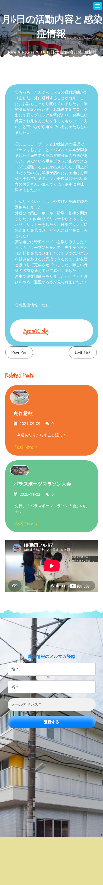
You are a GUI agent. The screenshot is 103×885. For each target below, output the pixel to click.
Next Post (83, 352)
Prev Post (19, 352)
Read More (24, 447)
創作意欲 (23, 413)
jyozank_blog (36, 330)
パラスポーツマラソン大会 (42, 484)
